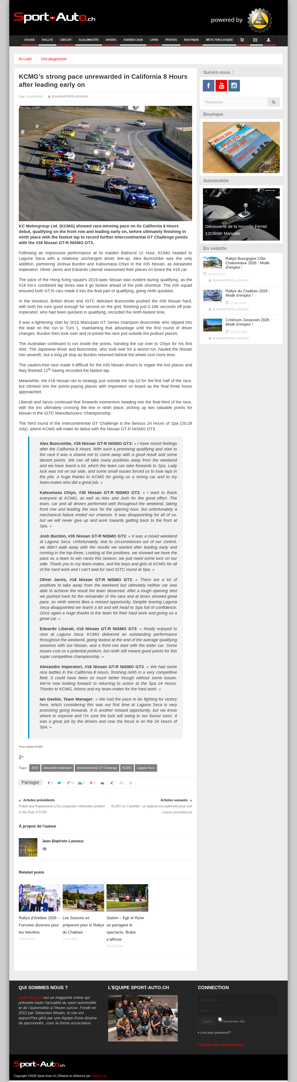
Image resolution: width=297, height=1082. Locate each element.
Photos (171, 39)
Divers (111, 39)
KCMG (127, 768)
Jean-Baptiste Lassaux (69, 96)
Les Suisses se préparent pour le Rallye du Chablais (83, 925)
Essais (30, 39)
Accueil (25, 59)
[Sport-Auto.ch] (54, 17)
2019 (35, 768)
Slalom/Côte (89, 39)
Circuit (65, 39)
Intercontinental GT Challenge (97, 768)
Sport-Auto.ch (30, 997)
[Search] (274, 102)
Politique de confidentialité (220, 1045)
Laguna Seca (146, 768)
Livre (154, 39)
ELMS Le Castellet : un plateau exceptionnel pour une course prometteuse (151, 806)
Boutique (191, 39)
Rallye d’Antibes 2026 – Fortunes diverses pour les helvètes (39, 925)
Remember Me (234, 1021)
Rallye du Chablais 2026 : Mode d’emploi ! (248, 293)
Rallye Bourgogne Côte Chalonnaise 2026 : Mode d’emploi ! (247, 263)
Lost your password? (215, 1032)
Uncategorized (53, 59)
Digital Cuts (99, 1076)
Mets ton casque (219, 39)
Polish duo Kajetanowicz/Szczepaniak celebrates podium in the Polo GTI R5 (62, 806)
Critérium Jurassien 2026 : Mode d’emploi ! (248, 322)
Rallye (47, 39)
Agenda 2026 (133, 39)
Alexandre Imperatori (57, 768)
